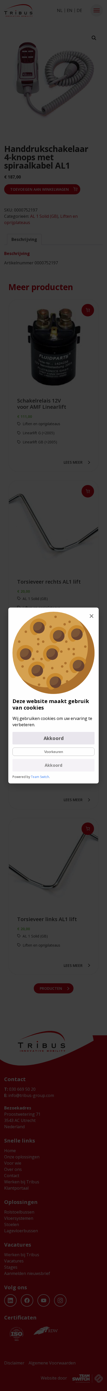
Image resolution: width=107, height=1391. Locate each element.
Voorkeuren (53, 752)
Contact (11, 1175)
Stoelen (11, 1224)
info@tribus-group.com (29, 1095)
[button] (96, 10)
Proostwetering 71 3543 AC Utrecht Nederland (22, 1120)
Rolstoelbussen (19, 1212)
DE (79, 10)
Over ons (13, 1169)
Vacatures (14, 1261)
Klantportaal (16, 1188)
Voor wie (12, 1163)
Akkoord (54, 738)
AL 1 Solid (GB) (44, 216)
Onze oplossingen (21, 1157)
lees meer (73, 462)
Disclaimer (14, 1363)
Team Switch (40, 777)
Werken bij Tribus (21, 1182)
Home (10, 1150)
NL (60, 10)
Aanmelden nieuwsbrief (27, 1273)
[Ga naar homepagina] (18, 10)
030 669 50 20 (20, 1089)
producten (51, 988)
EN (69, 10)
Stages (10, 1267)
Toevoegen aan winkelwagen (39, 189)
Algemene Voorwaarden (52, 1363)
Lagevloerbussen (21, 1231)
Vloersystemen (18, 1218)
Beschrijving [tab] (24, 239)
